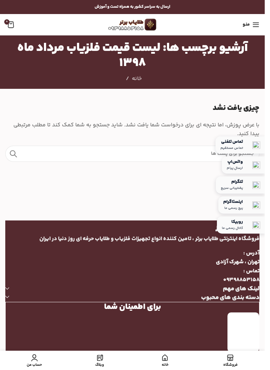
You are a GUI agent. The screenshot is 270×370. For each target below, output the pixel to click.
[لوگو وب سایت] (132, 24)
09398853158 (241, 280)
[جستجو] (13, 154)
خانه (137, 78)
